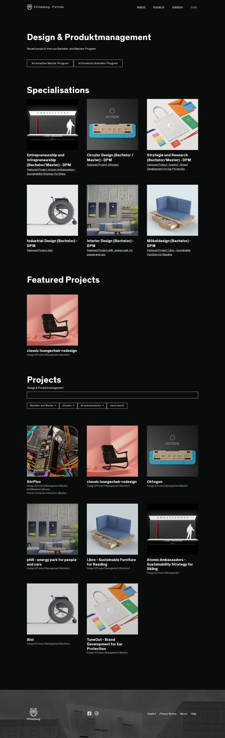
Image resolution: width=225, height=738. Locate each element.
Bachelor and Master (42, 405)
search (141, 7)
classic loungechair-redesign (52, 351)
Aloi (30, 640)
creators (177, 7)
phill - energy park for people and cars (51, 562)
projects (158, 7)
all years (67, 405)
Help (193, 713)
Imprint (151, 713)
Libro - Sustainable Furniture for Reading (111, 562)
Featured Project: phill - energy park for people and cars (110, 252)
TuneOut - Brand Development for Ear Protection (105, 644)
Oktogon (154, 482)
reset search (117, 405)
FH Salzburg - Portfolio (49, 7)
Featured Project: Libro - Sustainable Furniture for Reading (168, 252)
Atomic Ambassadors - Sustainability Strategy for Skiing (170, 564)
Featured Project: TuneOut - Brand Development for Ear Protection (167, 166)
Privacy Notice (167, 713)
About (183, 713)
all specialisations (91, 405)
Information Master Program (50, 63)
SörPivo (34, 482)
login (194, 7)
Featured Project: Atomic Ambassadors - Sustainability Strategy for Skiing (51, 171)
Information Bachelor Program (98, 63)
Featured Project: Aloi (40, 250)
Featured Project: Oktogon (103, 164)
